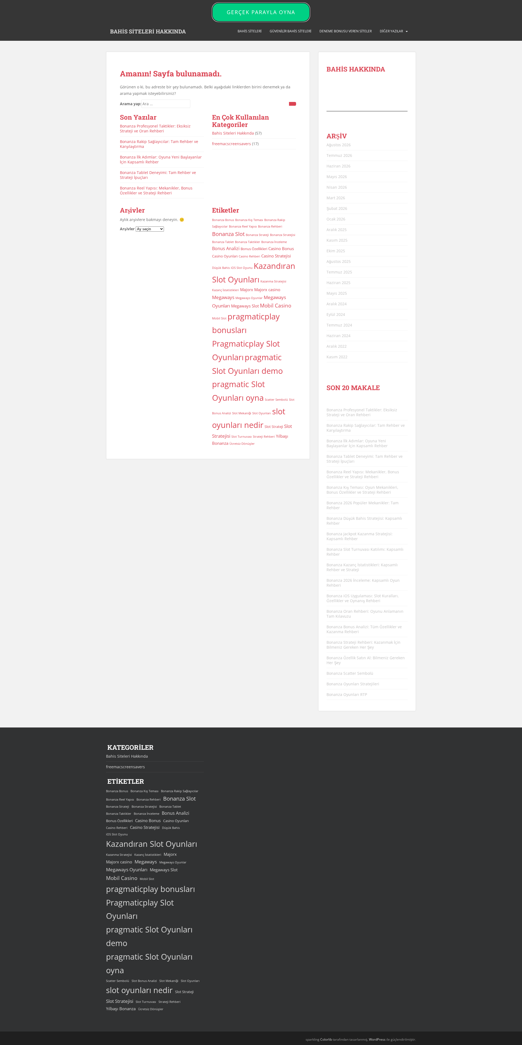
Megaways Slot (245, 306)
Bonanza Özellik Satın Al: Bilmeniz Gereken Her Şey (366, 660)
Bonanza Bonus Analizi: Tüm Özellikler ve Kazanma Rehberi (364, 629)
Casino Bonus (281, 248)
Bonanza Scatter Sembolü (350, 673)
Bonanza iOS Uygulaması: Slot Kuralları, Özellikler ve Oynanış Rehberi (363, 598)
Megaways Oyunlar (249, 298)
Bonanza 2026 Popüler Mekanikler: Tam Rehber (363, 505)
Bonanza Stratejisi (282, 235)
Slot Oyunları (261, 413)
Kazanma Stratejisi (273, 281)
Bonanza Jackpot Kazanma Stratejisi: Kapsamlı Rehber (360, 536)
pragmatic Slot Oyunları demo (149, 936)
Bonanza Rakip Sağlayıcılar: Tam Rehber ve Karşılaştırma (159, 144)
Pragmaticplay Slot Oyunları (140, 909)
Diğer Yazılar (391, 31)
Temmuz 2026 (339, 155)
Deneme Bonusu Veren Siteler (345, 31)
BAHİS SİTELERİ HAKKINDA (148, 31)
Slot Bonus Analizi (144, 981)
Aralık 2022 (337, 346)
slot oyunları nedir (139, 990)
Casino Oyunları (225, 256)
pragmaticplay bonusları (150, 889)
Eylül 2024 (336, 314)
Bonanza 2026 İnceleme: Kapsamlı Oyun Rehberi (363, 583)
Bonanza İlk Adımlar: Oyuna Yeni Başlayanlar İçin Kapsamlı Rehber (161, 159)
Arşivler (127, 228)
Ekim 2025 (336, 250)
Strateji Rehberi (264, 436)
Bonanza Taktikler (247, 242)
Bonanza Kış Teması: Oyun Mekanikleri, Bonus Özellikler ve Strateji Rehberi (362, 490)
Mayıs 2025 (337, 293)
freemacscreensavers (231, 143)
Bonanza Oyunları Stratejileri (353, 683)
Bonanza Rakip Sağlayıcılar (179, 791)
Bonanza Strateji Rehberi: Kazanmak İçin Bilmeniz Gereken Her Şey (363, 645)
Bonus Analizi (226, 248)
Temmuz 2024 (339, 325)
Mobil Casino (275, 305)
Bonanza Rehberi (270, 226)
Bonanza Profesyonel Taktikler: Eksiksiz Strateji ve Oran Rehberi (155, 128)
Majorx (246, 289)
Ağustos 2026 (339, 144)
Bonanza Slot (228, 234)
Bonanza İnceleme (274, 242)
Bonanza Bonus (223, 220)
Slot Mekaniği (241, 413)
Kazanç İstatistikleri (225, 290)
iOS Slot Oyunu (242, 268)
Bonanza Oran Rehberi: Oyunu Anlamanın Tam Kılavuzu (365, 614)
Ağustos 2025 (339, 261)
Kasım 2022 (337, 356)
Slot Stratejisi (119, 1001)
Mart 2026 (336, 197)
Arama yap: (130, 103)
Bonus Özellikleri (254, 248)
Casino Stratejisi (276, 256)
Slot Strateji (274, 426)
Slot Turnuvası (241, 436)
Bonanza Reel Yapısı (243, 226)
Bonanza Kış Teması (249, 220)
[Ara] (292, 104)
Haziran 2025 (338, 282)
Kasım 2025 (337, 240)
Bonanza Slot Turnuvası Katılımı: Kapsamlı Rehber (365, 552)
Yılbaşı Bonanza (121, 1008)
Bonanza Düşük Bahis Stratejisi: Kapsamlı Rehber (364, 521)
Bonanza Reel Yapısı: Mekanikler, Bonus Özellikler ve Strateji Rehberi (156, 190)
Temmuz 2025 (339, 272)
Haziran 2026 (338, 166)
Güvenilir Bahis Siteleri (290, 31)
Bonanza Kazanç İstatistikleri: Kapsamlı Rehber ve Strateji (362, 567)
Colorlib (326, 1039)
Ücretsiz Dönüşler (242, 444)
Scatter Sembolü (276, 400)
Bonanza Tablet (223, 242)
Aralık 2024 (337, 303)
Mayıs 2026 (337, 176)
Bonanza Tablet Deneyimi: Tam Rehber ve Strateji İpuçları (158, 175)
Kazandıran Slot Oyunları (151, 843)
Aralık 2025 (337, 229)
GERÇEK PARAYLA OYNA (261, 12)
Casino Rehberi (249, 256)
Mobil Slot (219, 318)
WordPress (377, 1039)
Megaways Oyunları (126, 869)
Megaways (223, 297)
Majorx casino (267, 289)
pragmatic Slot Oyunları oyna (149, 963)
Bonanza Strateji (257, 235)
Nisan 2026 (337, 187)
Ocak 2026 (336, 219)
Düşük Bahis (221, 268)
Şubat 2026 (337, 208)
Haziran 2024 (338, 335)
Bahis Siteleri (250, 31)
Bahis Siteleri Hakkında (233, 133)
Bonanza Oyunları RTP (347, 694)
